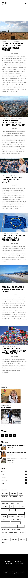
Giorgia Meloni (20, 509)
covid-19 (20, 500)
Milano (3, 519)
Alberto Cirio (5, 493)
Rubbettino (21, 526)
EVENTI (12, 41)
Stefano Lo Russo (13, 532)
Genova (12, 509)
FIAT (11, 506)
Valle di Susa (22, 539)
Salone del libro (5, 529)
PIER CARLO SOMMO (6, 407)
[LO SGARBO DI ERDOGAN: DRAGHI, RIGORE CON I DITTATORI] (14, 165)
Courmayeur (12, 500)
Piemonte (19, 519)
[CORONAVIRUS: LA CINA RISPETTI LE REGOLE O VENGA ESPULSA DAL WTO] (14, 335)
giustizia (4, 513)
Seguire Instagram (14, 556)
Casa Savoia (4, 496)
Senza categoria (4, 480)
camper (20, 493)
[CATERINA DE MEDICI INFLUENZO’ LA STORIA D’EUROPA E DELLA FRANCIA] (14, 106)
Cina (21, 496)
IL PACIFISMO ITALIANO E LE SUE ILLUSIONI (16, 445)
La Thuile (4, 516)
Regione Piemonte (15, 522)
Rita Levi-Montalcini (6, 526)
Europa (18, 503)
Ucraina (16, 536)
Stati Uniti (4, 532)
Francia (16, 506)
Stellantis (22, 532)
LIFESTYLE (16, 41)
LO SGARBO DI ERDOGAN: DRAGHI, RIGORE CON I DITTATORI (12, 179)
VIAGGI (17, 285)
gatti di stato (5, 509)
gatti (22, 506)
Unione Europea (5, 539)
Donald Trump (5, 503)
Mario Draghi (11, 516)
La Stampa (21, 513)
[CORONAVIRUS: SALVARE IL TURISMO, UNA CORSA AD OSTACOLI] (14, 274)
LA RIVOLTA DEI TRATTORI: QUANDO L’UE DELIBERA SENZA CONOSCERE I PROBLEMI (12, 46)
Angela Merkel (13, 493)
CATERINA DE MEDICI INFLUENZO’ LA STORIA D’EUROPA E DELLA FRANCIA (13, 122)
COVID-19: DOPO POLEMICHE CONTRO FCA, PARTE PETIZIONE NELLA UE (13, 237)
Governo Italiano (12, 513)
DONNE (12, 118)
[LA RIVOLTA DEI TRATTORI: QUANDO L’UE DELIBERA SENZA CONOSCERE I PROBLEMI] (14, 30)
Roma (14, 526)
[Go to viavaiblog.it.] (7, 14)
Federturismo (5, 506)
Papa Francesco (11, 519)
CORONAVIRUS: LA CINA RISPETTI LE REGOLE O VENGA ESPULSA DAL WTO (14, 351)
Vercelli (3, 542)
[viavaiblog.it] (5, 3)
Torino (3, 536)
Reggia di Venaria (5, 522)
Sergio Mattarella (16, 529)
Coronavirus (5, 500)
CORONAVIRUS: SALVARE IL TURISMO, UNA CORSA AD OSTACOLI (13, 289)
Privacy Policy (16, 573)
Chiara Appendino (13, 496)
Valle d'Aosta (14, 539)
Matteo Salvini (20, 516)
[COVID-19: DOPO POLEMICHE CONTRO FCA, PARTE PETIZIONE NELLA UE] (14, 222)
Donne (12, 503)
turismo (10, 536)
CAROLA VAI (4, 387)
